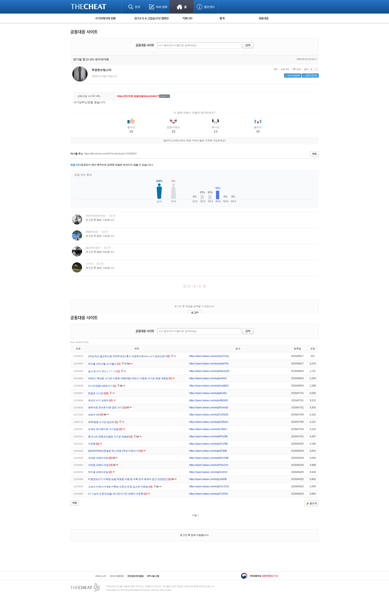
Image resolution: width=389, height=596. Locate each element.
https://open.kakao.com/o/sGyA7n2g (209, 356)
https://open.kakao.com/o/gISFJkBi (208, 450)
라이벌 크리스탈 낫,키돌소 (104, 363)
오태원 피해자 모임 (100, 465)
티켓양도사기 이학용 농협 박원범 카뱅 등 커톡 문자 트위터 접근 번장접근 (129, 479)
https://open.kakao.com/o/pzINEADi (208, 400)
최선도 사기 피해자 (100, 400)
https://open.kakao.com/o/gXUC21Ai (209, 486)
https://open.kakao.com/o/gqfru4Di (208, 393)
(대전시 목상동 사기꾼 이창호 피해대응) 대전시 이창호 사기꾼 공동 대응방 (130, 378)
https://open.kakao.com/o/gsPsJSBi (208, 443)
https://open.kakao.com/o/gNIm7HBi (209, 458)
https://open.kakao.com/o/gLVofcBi (208, 479)
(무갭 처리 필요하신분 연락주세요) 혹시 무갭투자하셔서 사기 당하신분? (129, 356)
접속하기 (164, 96)
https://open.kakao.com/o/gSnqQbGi (209, 385)
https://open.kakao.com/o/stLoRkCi (208, 429)
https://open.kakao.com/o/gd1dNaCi (209, 421)
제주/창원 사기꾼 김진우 (103, 422)
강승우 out (95, 414)
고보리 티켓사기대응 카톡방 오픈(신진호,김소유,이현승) (120, 486)
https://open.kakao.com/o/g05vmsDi (208, 407)
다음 (194, 515)
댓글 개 (75, 164)
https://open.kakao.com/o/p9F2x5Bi (208, 436)
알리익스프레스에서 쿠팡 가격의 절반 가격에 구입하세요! (194, 140)
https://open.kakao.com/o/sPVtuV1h (208, 465)
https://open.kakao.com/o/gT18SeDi (208, 414)
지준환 (93, 443)
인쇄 (298, 69)
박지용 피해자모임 (100, 472)
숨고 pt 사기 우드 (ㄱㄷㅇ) (104, 371)
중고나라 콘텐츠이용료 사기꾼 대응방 (110, 436)
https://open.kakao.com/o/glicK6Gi (208, 378)
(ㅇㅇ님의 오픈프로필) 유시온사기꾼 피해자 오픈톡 (117, 493)
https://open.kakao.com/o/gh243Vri (208, 472)
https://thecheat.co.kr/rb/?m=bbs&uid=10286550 (110, 153)
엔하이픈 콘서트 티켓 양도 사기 (107, 407)
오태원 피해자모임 (100, 458)
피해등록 (158, 7)
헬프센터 (206, 7)
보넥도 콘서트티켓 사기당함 (105, 429)
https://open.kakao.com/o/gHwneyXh (209, 371)
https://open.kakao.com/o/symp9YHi (209, 363)
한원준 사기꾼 (98, 393)
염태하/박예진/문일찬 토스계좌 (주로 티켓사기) (115, 450)
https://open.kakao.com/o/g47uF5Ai (208, 493)
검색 (134, 7)
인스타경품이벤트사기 (102, 385)
